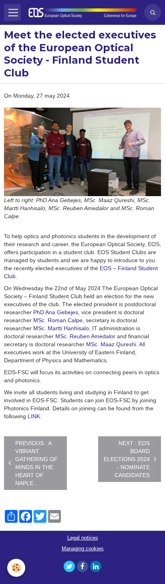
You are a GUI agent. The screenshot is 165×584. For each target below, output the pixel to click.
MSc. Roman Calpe (57, 320)
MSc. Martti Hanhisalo (61, 328)
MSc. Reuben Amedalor (85, 336)
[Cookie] (16, 568)
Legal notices (82, 538)
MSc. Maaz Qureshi (111, 344)
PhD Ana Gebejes (55, 312)
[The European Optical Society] (82, 12)
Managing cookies (83, 549)
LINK (34, 416)
